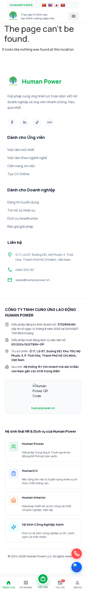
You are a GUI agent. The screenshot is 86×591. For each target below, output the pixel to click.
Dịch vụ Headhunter (22, 218)
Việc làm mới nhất (20, 149)
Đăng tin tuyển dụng (23, 202)
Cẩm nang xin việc (21, 166)
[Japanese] (56, 5)
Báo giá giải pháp (20, 226)
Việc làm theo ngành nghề (27, 157)
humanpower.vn (43, 408)
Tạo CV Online (18, 174)
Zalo (49, 122)
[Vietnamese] (63, 5)
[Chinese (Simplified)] (44, 5)
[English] (50, 5)
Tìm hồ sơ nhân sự (21, 210)
